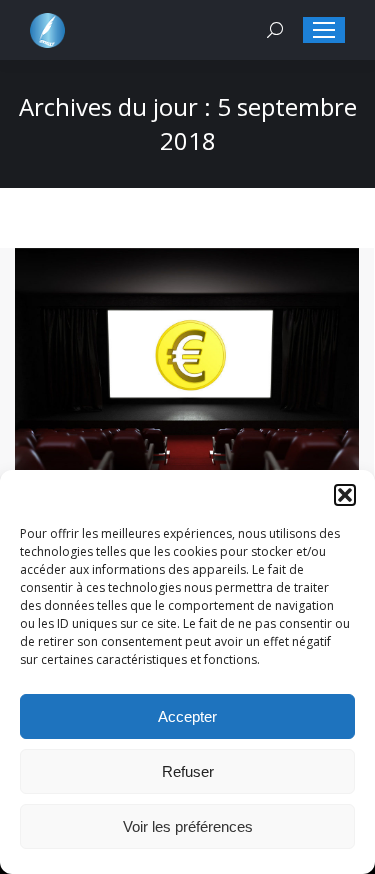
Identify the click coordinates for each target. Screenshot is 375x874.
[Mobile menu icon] (324, 30)
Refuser (188, 771)
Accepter (187, 716)
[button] (345, 495)
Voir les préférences (188, 826)
